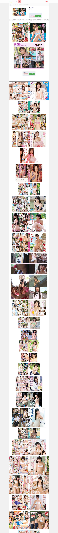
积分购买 (32, 73)
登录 (45, 1)
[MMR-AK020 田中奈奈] (29, 252)
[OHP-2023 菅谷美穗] (29, 391)
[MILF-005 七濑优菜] (29, 375)
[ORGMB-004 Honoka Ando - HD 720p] (29, 315)
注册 (47, 1)
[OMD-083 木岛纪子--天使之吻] (29, 339)
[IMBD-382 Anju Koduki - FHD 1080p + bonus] (29, 474)
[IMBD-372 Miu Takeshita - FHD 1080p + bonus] (29, 493)
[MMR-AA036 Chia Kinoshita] (29, 273)
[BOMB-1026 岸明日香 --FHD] (29, 351)
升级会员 (38, 16)
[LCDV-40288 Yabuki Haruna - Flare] (29, 181)
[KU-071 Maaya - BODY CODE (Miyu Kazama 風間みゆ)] (29, 298)
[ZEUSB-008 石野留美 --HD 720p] (29, 113)
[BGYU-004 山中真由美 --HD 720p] (29, 146)
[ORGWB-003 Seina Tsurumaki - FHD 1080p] (29, 438)
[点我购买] (32, 7)
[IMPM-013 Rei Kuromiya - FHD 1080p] (29, 529)
